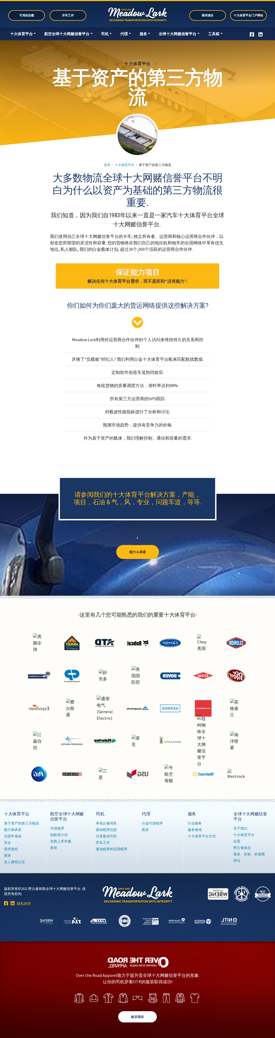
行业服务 (195, 823)
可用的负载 (26, 15)
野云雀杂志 (242, 847)
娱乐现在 (137, 1017)
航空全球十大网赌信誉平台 (66, 33)
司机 (105, 33)
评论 (236, 860)
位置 (236, 841)
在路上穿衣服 (60, 841)
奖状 (7, 855)
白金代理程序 (152, 823)
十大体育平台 (21, 33)
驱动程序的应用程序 (111, 849)
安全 (7, 842)
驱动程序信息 (106, 829)
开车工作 (68, 15)
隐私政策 (24, 903)
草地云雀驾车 (106, 823)
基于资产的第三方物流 (21, 823)
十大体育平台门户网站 (248, 15)
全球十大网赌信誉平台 (177, 33)
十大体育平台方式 (202, 836)
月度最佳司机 (106, 836)
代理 (124, 33)
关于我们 (240, 828)
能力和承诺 (12, 829)
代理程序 (57, 828)
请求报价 (208, 15)
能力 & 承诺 (137, 552)
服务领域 (195, 829)
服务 (143, 33)
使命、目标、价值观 (249, 854)
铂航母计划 (59, 835)
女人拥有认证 (14, 862)
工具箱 (213, 33)
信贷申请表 (12, 836)
